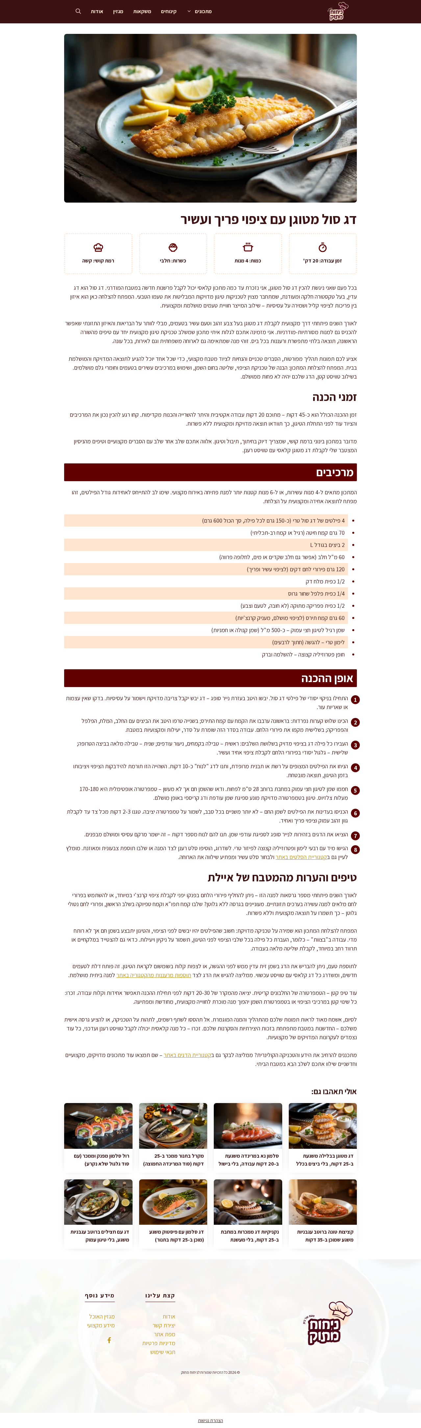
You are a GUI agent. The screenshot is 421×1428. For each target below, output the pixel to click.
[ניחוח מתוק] (336, 11)
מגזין (118, 11)
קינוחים (169, 11)
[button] (78, 11)
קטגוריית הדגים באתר (187, 1055)
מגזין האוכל (102, 1316)
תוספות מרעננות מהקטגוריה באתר (153, 975)
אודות (97, 11)
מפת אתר (164, 1334)
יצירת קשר (164, 1325)
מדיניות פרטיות (158, 1343)
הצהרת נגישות (210, 1420)
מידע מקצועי (101, 1325)
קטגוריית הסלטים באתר (301, 857)
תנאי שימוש (162, 1352)
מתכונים (203, 11)
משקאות (142, 11)
